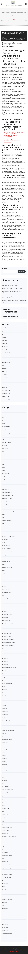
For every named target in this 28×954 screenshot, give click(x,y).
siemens (4, 842)
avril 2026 (4, 340)
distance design (6, 561)
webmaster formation (7, 933)
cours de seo (5, 517)
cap (3, 451)
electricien (4, 576)
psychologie (5, 814)
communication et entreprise (9, 492)
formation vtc (5, 664)
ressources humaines (7, 827)
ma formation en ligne (7, 739)
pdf (3, 783)
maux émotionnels (18, 35)
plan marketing (5, 792)
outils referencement (7, 774)
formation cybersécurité (7, 627)
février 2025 (5, 384)
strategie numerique (7, 874)
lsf (2, 736)
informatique (5, 714)
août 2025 (4, 365)
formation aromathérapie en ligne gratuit (12, 34)
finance (4, 608)
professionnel (5, 808)
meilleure (4, 758)
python (4, 824)
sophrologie (5, 861)
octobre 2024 (5, 396)
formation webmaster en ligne (9, 667)
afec (3, 420)
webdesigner (5, 927)
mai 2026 (4, 337)
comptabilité (5, 501)
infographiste (5, 711)
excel (3, 601)
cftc (3, 458)
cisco (3, 461)
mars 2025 (4, 381)
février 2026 (5, 346)
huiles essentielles (10, 35)
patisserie (4, 780)
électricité (4, 580)
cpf (3, 523)
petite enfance (5, 786)
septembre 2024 (6, 399)
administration (5, 414)
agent (3, 423)
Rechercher (5, 268)
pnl (3, 796)
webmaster (5, 930)
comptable (4, 504)
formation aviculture (7, 620)
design (3, 542)
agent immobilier (6, 426)
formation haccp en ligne (8, 639)
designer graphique (6, 548)
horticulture (5, 695)
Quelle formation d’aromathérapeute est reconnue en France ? (13, 138)
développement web (7, 551)
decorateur (4, 533)
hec (3, 692)
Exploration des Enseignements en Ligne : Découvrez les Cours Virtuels (12, 292)
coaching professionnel (7, 483)
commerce (4, 486)
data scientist (5, 530)
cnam (3, 464)
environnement (5, 589)
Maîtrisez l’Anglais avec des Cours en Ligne (12, 288)
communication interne (7, 495)
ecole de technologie (7, 567)
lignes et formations (7, 727)
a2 (2, 411)
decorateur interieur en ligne (8, 536)
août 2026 (4, 327)
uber (3, 905)
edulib (3, 573)
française (4, 677)
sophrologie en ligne (7, 864)
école (3, 564)
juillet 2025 (4, 368)
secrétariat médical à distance (9, 836)
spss (3, 871)
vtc (3, 918)
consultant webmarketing (8, 511)
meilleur (4, 755)
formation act (5, 617)
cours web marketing (7, 520)
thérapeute (5, 886)
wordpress (4, 936)
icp (3, 698)
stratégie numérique (7, 877)
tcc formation (5, 883)
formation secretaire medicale (9, 652)
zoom (3, 939)
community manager (7, 498)
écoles (3, 570)
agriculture (4, 429)
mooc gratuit (5, 767)
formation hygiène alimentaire (9, 642)
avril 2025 (4, 377)
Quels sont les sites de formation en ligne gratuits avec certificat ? (13, 133)
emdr (3, 583)
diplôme (4, 558)
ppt (3, 802)
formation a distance (7, 614)
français (4, 673)
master (4, 752)
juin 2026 (4, 334)
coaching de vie (5, 479)
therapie (4, 889)
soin (3, 858)
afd (3, 417)
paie (3, 777)
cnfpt (3, 470)
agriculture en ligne (6, 433)
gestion (4, 680)
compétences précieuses (13, 33)
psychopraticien (6, 817)
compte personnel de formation (9, 508)
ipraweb (5, 32)
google (4, 686)
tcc (3, 880)
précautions (10, 38)
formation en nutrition (7, 636)
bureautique (5, 448)
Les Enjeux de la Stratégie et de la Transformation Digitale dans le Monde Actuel (14, 301)
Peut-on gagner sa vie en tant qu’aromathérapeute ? (10, 136)
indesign (4, 705)
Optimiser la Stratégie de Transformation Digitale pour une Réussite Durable (13, 296)
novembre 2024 (6, 393)
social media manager (7, 855)
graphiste (4, 689)
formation (4, 611)
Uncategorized (12, 32)
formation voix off (6, 661)
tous (3, 896)
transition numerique (7, 899)
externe (4, 605)
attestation (4, 445)
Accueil (13, 19)
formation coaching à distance (9, 623)
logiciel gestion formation (8, 730)
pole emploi (5, 799)
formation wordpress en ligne (9, 670)
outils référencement (7, 770)
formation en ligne (6, 633)
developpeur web (6, 555)
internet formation (6, 720)
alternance (4, 436)
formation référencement (8, 648)
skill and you (5, 852)
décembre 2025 (6, 352)
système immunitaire (19, 39)
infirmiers (4, 708)
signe (3, 846)
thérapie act (5, 893)
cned (3, 467)
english (4, 586)
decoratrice (5, 539)
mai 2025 (4, 374)
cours (3, 514)
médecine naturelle (11, 37)
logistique (4, 733)
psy (3, 811)
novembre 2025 (6, 356)
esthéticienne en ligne (7, 592)
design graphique (6, 545)
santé (14, 38)
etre (3, 595)
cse (3, 526)
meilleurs (4, 761)
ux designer (5, 914)
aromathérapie (20, 32)
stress (13, 39)
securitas (4, 839)
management (5, 742)
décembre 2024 (6, 390)
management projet (7, 745)
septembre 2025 (6, 362)
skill (3, 849)
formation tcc (5, 658)
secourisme (5, 833)
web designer (5, 924)
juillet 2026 (4, 331)
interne (4, 717)
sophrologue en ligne (7, 867)
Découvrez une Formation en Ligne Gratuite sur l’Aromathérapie (12, 45)
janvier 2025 (5, 387)
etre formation (5, 598)
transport (4, 902)
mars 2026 (4, 343)
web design (5, 921)
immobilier (4, 702)
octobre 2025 (5, 359)
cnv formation (5, 473)
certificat (6, 33)
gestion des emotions (7, 683)
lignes (3, 724)
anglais (3, 439)
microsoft (4, 764)
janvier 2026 (5, 349)
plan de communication (7, 789)
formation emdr (6, 630)
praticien (4, 805)
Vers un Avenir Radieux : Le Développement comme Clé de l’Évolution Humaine (12, 284)
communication (5, 489)
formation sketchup (6, 655)
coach (3, 476)
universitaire (5, 911)
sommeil (9, 39)
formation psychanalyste (8, 645)
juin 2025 (4, 371)
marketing (4, 749)
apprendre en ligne (6, 442)
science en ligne (6, 830)
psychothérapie (6, 821)
